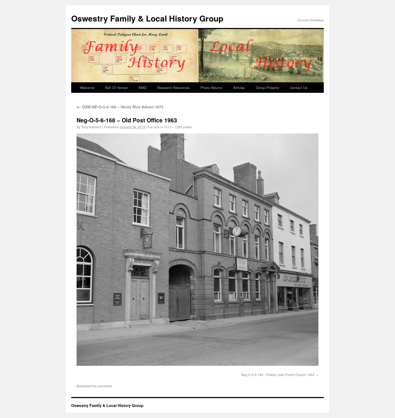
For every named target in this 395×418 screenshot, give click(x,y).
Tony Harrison (91, 127)
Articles (239, 87)
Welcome (87, 87)
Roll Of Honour (116, 87)
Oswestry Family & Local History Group (147, 18)
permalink (105, 386)
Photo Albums (211, 87)
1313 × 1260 (173, 127)
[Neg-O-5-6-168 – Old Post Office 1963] (197, 249)
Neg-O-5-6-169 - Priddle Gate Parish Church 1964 (277, 374)
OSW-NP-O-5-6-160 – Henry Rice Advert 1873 (120, 106)
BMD (142, 87)
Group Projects (267, 87)
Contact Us (298, 87)
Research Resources (173, 87)
